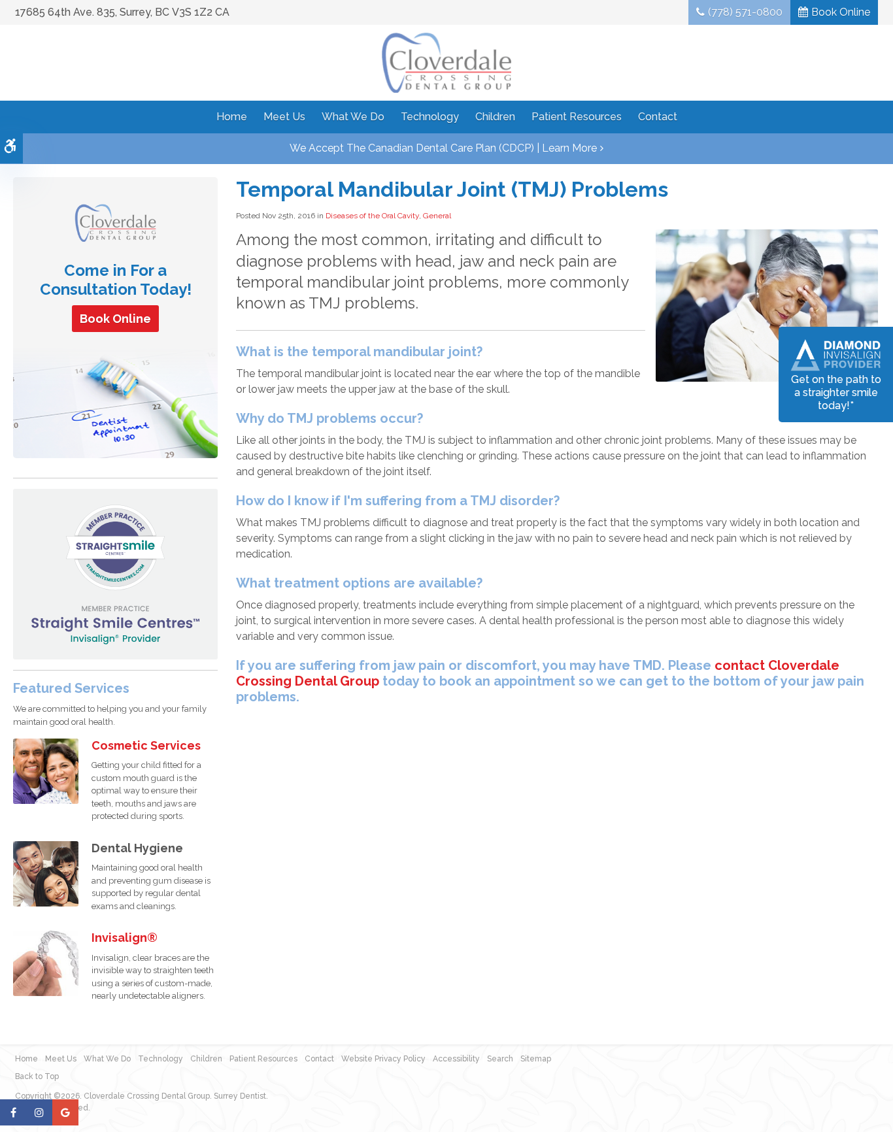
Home (231, 116)
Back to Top (37, 1076)
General (437, 215)
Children (495, 116)
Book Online (840, 12)
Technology (430, 116)
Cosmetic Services (146, 745)
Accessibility (456, 1058)
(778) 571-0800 (745, 12)
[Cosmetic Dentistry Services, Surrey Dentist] (45, 770)
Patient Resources (576, 116)
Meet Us (284, 116)
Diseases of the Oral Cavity (372, 215)
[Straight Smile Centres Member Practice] (115, 573)
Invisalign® (125, 937)
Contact (657, 116)
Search (500, 1058)
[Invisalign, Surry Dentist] (45, 962)
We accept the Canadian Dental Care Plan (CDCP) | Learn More (443, 148)
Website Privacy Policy (383, 1058)
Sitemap (535, 1058)
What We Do (353, 116)
